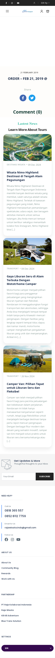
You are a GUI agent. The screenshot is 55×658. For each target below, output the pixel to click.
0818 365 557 (14, 510)
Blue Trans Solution (11, 621)
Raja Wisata (7, 610)
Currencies (7, 642)
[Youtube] (18, 539)
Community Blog (9, 568)
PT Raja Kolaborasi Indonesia (16, 604)
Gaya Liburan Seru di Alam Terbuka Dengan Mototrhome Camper (25, 280)
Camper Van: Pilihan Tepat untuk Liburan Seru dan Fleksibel (25, 387)
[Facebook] (6, 539)
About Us (6, 562)
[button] (47, 11)
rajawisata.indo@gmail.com (20, 527)
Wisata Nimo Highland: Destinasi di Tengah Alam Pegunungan (24, 176)
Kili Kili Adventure (10, 615)
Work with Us (8, 578)
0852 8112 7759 (15, 516)
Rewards (5, 573)
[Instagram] (12, 539)
